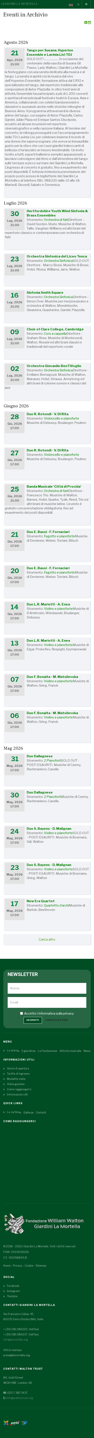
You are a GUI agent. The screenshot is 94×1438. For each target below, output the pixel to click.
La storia (12, 1050)
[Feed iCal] (89, 23)
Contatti (41, 1112)
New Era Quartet (41, 901)
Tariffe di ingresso (18, 1073)
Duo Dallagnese (40, 756)
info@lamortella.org (15, 1339)
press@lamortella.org (16, 1355)
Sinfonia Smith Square (45, 293)
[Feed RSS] (86, 23)
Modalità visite (16, 1079)
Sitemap (41, 1265)
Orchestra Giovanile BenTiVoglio (54, 366)
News (87, 1051)
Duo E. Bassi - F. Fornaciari (48, 532)
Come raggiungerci (19, 1089)
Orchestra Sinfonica (58, 261)
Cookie (29, 1265)
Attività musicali (69, 1051)
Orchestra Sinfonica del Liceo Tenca (57, 256)
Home (6, 1265)
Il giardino (28, 1051)
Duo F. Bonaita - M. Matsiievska (52, 677)
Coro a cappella (55, 334)
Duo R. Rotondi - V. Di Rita (47, 414)
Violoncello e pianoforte (61, 418)
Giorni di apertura (18, 1068)
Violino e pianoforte (58, 609)
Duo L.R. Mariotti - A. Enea (48, 604)
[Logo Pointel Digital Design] (24, 1422)
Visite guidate (15, 1084)
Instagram (13, 1291)
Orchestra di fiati (56, 220)
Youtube (12, 1296)
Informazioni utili (17, 1094)
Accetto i (49, 1013)
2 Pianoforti (52, 760)
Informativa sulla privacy (56, 1013)
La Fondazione (47, 1051)
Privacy (17, 1265)
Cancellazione (56, 1020)
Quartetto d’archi (56, 905)
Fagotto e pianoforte (59, 536)
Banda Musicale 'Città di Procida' (54, 487)
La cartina (13, 1112)
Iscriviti (32, 1020)
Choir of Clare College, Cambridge (55, 329)
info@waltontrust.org (19, 1398)
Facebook (13, 1285)
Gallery (27, 1112)
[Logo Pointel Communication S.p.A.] (14, 1422)
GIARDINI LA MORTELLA (19, 4)
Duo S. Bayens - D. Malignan (49, 829)
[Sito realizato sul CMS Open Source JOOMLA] (6, 1422)
